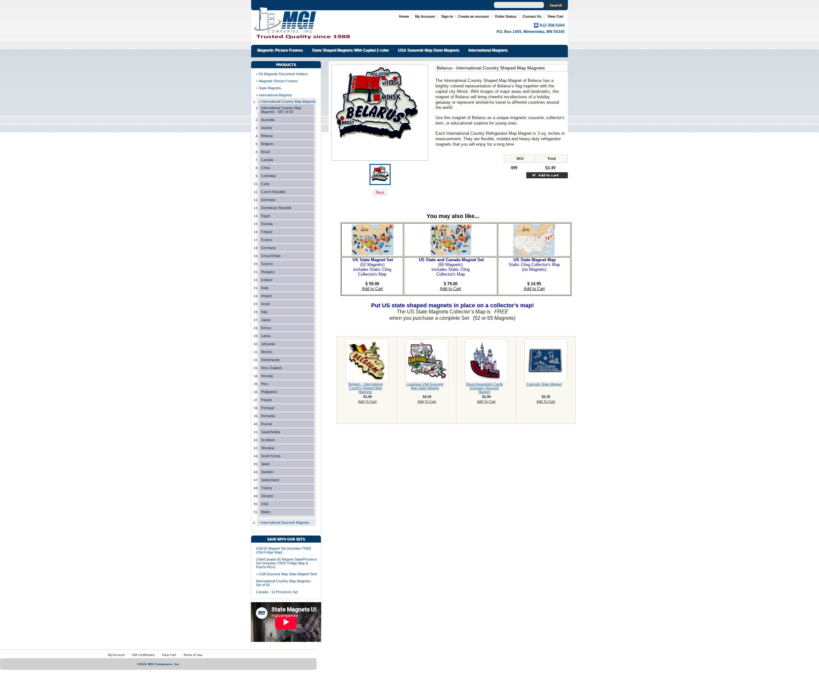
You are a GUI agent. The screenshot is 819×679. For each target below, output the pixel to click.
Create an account (473, 16)
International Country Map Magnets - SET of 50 (281, 110)
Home (404, 16)
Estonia (267, 224)
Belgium (267, 144)
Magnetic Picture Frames (280, 50)
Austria (266, 128)
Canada (267, 160)
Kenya (266, 328)
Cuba (265, 184)
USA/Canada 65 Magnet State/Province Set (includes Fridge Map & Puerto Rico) (286, 563)
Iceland (266, 280)
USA (264, 504)
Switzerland (270, 480)
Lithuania (268, 344)
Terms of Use (193, 655)
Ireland (266, 296)
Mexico (266, 352)
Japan (266, 320)
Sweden (267, 472)
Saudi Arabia (270, 432)
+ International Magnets (274, 95)
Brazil (265, 152)
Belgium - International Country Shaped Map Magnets (365, 388)
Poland (266, 400)
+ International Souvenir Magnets (283, 522)
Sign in (447, 16)
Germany (268, 248)
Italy (264, 312)
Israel (265, 304)
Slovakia (267, 448)
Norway (267, 376)
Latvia (265, 336)
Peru (264, 384)
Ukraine (267, 496)
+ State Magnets (268, 88)
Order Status (505, 16)
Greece (267, 264)
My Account (425, 16)
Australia (267, 120)
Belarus (267, 136)
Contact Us (531, 16)
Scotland (267, 440)
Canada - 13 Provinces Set (277, 592)
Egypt (265, 216)
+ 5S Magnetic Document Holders (282, 74)
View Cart (555, 16)
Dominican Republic (276, 208)
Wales (266, 512)
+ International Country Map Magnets (287, 101)
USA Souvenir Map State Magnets (428, 50)
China (265, 168)
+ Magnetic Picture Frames (277, 81)
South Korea (270, 456)
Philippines (269, 392)
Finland (266, 232)
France (266, 240)
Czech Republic (273, 192)
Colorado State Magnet (544, 384)
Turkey (266, 488)
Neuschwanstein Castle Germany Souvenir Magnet (484, 388)
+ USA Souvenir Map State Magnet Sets (286, 574)
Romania (268, 416)
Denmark (268, 200)
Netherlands (270, 360)
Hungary (267, 272)
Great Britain (271, 256)
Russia (266, 424)
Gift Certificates (143, 655)
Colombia (268, 176)
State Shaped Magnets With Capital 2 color (350, 50)
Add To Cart (367, 401)
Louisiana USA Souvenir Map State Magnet (424, 386)
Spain (265, 464)
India (264, 288)
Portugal (267, 408)
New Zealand (271, 368)
